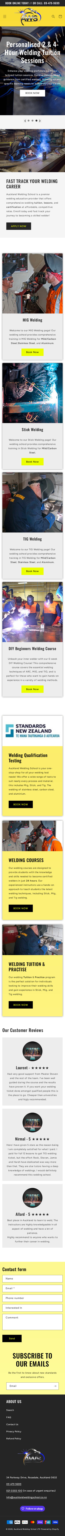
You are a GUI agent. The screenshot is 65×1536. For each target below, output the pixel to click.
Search (10, 1410)
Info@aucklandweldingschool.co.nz (26, 1497)
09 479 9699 (13, 1484)
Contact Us (12, 1424)
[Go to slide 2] (32, 121)
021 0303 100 (14, 1490)
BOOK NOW (32, 93)
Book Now (32, 352)
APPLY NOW (18, 226)
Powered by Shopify (50, 1529)
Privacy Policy (13, 1431)
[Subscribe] (55, 1386)
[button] (4, 16)
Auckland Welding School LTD (27, 1529)
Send (12, 1338)
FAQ (8, 1417)
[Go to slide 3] (36, 121)
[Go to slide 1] (29, 121)
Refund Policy (13, 1438)
